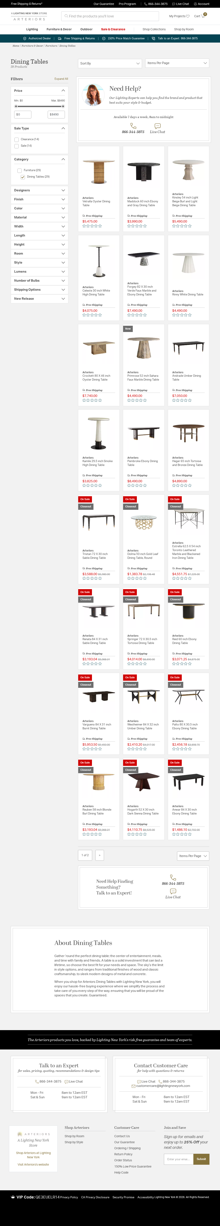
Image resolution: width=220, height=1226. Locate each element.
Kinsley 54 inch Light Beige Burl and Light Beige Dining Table (185, 201)
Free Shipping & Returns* (26, 3)
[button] (201, 4)
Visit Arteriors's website (33, 1164)
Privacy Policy (69, 1197)
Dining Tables (67, 46)
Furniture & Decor (32, 46)
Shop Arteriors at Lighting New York (33, 1155)
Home (16, 46)
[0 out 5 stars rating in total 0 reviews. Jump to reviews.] (93, 226)
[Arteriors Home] (29, 16)
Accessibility (146, 1197)
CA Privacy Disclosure (95, 1197)
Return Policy (123, 1154)
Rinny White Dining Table (187, 294)
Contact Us (122, 1136)
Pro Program (127, 4)
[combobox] (110, 16)
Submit (201, 1159)
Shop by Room (74, 1136)
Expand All (61, 78)
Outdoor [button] (86, 29)
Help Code (121, 1172)
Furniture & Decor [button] (59, 29)
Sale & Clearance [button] (113, 29)
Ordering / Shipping (127, 1148)
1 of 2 (85, 855)
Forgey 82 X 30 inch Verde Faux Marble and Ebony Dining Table (141, 291)
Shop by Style (74, 1142)
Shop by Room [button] (184, 29)
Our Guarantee (104, 4)
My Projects (177, 16)
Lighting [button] (32, 29)
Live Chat (182, 4)
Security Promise (123, 1197)
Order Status (123, 1160)
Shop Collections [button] (154, 29)
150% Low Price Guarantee (132, 1166)
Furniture (51, 46)
